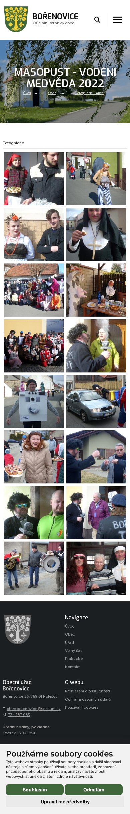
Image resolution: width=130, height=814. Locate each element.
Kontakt (72, 667)
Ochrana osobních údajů (88, 699)
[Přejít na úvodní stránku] (30, 630)
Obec (52, 93)
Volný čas (73, 651)
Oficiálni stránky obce (55, 19)
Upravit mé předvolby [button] (65, 801)
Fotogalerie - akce (89, 93)
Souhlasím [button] (35, 789)
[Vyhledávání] (97, 20)
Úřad (69, 643)
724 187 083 (19, 715)
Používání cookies (81, 707)
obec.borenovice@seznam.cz (34, 709)
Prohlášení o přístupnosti (87, 691)
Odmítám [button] (93, 789)
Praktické (74, 659)
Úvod (27, 93)
